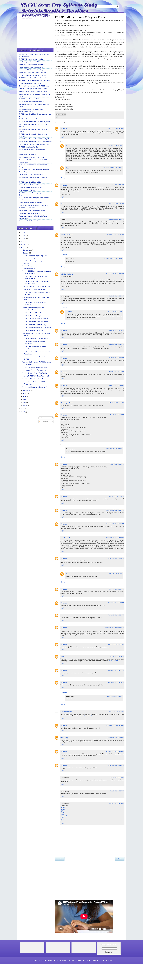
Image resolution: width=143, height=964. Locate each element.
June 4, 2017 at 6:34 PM (117, 464)
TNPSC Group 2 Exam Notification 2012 (32, 101)
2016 (23, 235)
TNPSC (45, 960)
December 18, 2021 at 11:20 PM (113, 168)
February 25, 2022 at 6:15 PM (115, 765)
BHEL (77, 960)
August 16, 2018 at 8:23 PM (116, 615)
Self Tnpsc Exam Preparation (28, 119)
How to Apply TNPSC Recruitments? (34, 370)
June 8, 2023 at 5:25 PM (117, 791)
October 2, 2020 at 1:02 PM (116, 670)
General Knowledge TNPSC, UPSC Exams (33, 89)
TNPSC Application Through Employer (35, 316)
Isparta (63, 809)
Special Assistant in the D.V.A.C (29, 213)
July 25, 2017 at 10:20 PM (116, 496)
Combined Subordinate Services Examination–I (34, 205)
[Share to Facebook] (63, 114)
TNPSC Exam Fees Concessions (33, 330)
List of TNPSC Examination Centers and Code (34, 144)
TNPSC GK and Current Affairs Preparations (33, 78)
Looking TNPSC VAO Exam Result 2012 (36, 376)
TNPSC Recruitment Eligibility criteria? (35, 367)
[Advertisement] (72, 880)
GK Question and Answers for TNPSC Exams (34, 86)
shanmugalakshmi (67, 403)
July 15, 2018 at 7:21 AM (115, 573)
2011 (23, 409)
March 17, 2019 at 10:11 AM (116, 644)
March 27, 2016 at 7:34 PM (116, 330)
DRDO (55, 960)
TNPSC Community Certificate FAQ (34, 324)
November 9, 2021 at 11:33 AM (115, 725)
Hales (62, 656)
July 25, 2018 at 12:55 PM (116, 589)
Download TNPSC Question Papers (30, 187)
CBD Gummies (114, 660)
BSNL (64, 960)
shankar (69, 312)
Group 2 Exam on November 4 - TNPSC (32, 75)
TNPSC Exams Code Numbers (29, 147)
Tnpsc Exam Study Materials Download (32, 210)
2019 (23, 232)
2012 (23, 247)
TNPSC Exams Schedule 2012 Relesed (32, 157)
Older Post (119, 859)
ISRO (60, 960)
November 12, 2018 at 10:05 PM (114, 627)
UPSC (40, 960)
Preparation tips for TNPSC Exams (30, 202)
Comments (44, 421)
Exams (35, 960)
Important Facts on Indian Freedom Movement (34, 80)
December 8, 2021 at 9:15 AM (115, 737)
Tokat (62, 814)
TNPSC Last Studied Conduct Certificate (36, 319)
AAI (93, 960)
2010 (23, 412)
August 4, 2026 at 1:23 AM (116, 803)
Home (90, 858)
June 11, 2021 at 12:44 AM (116, 711)
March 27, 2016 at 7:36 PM (116, 344)
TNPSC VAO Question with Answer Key (32, 64)
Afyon (62, 817)
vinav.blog (64, 737)
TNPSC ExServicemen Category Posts (35, 338)
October (26, 253)
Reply (62, 137)
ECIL (85, 960)
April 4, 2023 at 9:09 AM (117, 777)
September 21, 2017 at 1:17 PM (115, 510)
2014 (23, 241)
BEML (96, 960)
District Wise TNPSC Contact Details (31, 174)
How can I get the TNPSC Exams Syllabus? (37, 286)
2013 (23, 244)
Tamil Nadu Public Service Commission (32, 221)
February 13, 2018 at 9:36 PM (115, 558)
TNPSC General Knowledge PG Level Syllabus (34, 121)
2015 (23, 238)
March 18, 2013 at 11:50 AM (116, 128)
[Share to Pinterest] (65, 114)
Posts (42, 418)
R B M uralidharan (67, 235)
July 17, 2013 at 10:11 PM (115, 145)
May (24, 399)
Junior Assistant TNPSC (27, 190)
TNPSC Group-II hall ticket (27, 208)
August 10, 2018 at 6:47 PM (116, 603)
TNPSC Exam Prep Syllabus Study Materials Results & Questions (59, 8)
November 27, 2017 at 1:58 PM (115, 537)
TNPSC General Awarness (27, 154)
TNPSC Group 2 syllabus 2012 (29, 99)
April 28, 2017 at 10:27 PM (116, 402)
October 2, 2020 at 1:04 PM (116, 682)
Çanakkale (64, 816)
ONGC (111, 960)
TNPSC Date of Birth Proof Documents (35, 321)
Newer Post (59, 859)
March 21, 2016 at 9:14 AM (116, 296)
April (24, 402)
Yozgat (63, 807)
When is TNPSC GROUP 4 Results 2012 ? (33, 91)
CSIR (101, 960)
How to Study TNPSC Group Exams (31, 67)
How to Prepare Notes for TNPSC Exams (32, 62)
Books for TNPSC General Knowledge (31, 70)
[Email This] (57, 114)
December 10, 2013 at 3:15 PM (115, 234)
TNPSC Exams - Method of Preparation (32, 185)
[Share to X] (61, 114)
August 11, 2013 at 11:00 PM (116, 219)
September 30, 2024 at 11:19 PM (113, 258)
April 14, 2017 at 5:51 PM (115, 311)
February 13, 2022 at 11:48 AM (115, 751)
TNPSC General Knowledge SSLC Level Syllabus (35, 141)
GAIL (73, 960)
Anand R (64, 510)
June (25, 396)
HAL (89, 960)
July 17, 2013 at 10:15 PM (116, 203)
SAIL (69, 960)
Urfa (62, 821)
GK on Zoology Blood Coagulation (30, 83)
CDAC (106, 960)
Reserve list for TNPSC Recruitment (34, 289)
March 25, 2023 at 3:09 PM (114, 696)
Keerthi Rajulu (66, 538)
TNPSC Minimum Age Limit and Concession (37, 327)
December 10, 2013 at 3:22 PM (115, 274)
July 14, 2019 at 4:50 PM (117, 656)
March (25, 405)
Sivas (62, 812)
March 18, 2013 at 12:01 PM (116, 185)
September (27, 390)
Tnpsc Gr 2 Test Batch (87, 716)
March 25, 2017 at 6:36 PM (116, 385)
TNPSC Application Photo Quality (33, 313)
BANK (50, 960)
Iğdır (62, 811)
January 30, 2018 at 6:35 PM (114, 449)
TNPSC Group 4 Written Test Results (35, 373)
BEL (81, 960)
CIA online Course (67, 711)
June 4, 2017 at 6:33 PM (117, 415)
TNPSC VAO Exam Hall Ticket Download (32, 72)
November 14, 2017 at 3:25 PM (115, 524)
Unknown (64, 128)
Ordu (62, 819)
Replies (64, 142)
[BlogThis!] (59, 114)
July (24, 393)
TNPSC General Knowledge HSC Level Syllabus (35, 139)
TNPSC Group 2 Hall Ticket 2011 (30, 182)
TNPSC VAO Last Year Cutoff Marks (31, 59)
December (26, 250)
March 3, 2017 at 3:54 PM (116, 372)
